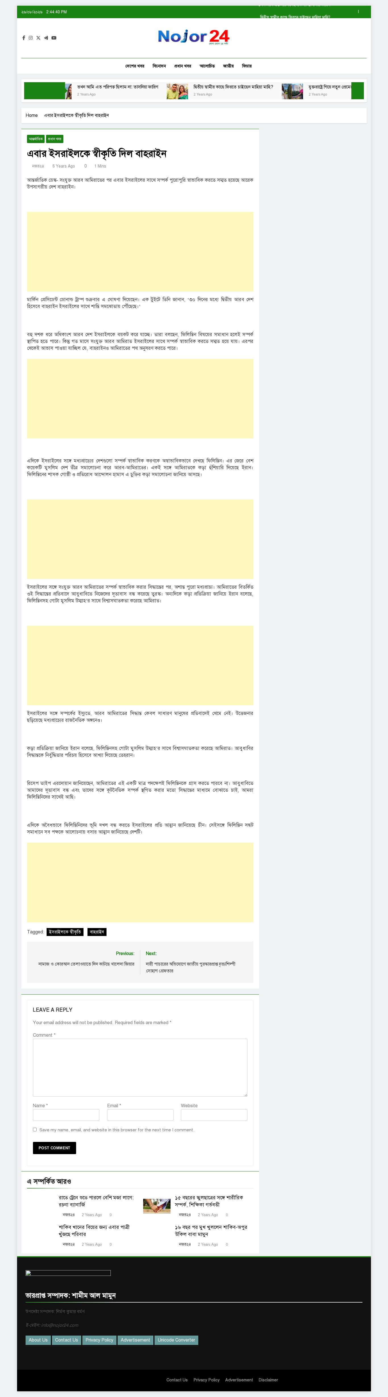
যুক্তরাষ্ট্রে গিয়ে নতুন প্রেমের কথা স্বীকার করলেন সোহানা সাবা (330, 87)
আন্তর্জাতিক (36, 139)
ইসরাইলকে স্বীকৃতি (65, 932)
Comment (44, 1035)
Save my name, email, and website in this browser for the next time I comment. (116, 1130)
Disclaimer (268, 1379)
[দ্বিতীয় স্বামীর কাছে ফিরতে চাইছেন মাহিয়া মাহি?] (149, 94)
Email (114, 1106)
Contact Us (66, 1340)
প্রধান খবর (182, 66)
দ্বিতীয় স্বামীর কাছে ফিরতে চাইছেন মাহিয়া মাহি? (295, 12)
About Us (38, 1340)
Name (40, 1106)
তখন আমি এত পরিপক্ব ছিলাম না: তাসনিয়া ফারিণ (89, 87)
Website (189, 1106)
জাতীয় (228, 66)
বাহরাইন (97, 932)
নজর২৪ (38, 166)
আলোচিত (207, 66)
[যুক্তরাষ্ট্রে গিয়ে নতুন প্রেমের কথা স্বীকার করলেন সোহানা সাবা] (264, 94)
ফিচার (247, 66)
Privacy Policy (99, 1340)
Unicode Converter (176, 1340)
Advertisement (135, 1340)
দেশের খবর (135, 66)
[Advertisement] (140, 252)
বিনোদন (159, 66)
